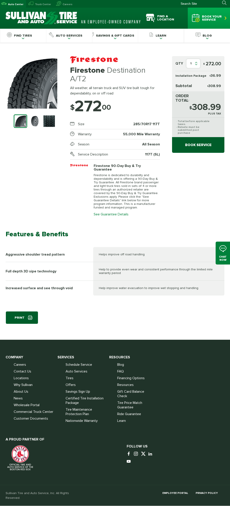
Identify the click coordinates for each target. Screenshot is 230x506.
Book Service (198, 145)
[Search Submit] (226, 2)
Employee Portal (175, 493)
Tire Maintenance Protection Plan (79, 411)
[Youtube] (130, 461)
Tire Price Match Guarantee (129, 405)
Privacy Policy (207, 493)
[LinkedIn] (151, 454)
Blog (120, 364)
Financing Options (131, 378)
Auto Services (76, 371)
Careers (67, 4)
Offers (71, 385)
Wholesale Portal (27, 405)
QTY (179, 63)
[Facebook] (130, 454)
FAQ (120, 371)
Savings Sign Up (78, 391)
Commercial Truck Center (33, 412)
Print (19, 318)
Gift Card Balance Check (130, 393)
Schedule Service (79, 364)
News (18, 398)
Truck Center (43, 4)
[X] (144, 454)
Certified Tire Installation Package (85, 400)
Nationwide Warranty (82, 420)
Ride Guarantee (129, 414)
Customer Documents (31, 418)
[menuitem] (23, 36)
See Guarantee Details (111, 214)
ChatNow (223, 258)
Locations (21, 378)
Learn (121, 420)
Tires (69, 378)
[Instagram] (137, 454)
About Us (21, 391)
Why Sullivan (23, 385)
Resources (125, 385)
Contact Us (22, 371)
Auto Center (15, 4)
